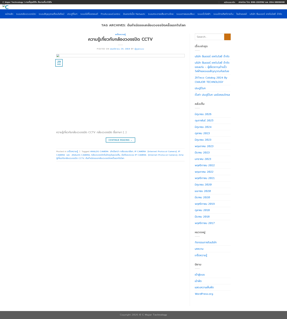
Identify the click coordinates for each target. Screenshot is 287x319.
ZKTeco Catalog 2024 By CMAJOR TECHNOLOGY (211, 80)
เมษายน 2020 (203, 191)
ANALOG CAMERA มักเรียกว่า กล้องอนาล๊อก (111, 151)
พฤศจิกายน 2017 (205, 223)
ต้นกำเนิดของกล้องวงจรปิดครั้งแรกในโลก (104, 158)
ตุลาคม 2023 (202, 133)
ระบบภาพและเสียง (185, 14)
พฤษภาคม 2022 (204, 172)
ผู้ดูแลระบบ (139, 48)
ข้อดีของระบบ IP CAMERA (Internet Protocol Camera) (149, 154)
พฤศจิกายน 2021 (205, 178)
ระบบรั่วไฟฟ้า (203, 14)
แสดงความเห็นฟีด (204, 287)
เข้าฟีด (198, 281)
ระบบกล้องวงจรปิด (26, 14)
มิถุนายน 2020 (203, 184)
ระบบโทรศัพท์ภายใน (223, 14)
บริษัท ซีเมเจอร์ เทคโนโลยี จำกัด (266, 14)
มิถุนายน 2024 (203, 127)
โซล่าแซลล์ (241, 14)
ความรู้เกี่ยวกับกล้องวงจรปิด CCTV (120, 39)
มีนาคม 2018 (202, 217)
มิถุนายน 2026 (203, 114)
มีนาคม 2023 (202, 152)
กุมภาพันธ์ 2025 (204, 120)
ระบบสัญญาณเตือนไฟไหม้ (51, 14)
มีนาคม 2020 (202, 197)
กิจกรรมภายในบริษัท (206, 242)
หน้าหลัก (9, 14)
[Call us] (216, 2)
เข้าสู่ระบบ (200, 275)
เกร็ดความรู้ (120, 34)
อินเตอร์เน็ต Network (134, 14)
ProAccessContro (110, 14)
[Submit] (227, 37)
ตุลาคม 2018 (202, 210)
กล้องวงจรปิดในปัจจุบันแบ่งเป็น (105, 154)
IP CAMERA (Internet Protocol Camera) (156, 151)
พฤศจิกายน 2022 (205, 165)
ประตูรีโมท (72, 14)
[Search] (283, 7)
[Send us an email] (213, 2)
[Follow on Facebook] (210, 2)
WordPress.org (204, 294)
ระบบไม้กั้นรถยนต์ (89, 14)
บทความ (199, 249)
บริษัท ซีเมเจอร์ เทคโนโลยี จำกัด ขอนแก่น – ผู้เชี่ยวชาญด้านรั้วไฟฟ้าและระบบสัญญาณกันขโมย (212, 67)
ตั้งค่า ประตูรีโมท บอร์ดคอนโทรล (212, 95)
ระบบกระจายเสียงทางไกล (160, 14)
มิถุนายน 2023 (203, 140)
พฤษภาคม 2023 (204, 146)
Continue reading (120, 139)
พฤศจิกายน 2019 (205, 204)
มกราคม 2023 (203, 159)
